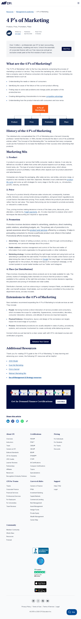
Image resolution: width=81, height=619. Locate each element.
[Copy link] (27, 422)
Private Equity (34, 513)
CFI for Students (11, 456)
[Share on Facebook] (12, 422)
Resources (9, 536)
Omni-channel (14, 369)
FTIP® (32, 459)
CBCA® (32, 449)
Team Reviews (11, 506)
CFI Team (18, 33)
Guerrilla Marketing (16, 365)
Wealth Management (37, 516)
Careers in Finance (36, 486)
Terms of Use (36, 606)
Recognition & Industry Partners (16, 476)
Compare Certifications (37, 466)
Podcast (9, 540)
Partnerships (10, 466)
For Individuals (58, 439)
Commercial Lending (36, 499)
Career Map (34, 520)
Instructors (9, 442)
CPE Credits (10, 459)
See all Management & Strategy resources (25, 377)
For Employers (11, 499)
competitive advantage (54, 96)
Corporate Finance (12, 489)
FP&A (32, 489)
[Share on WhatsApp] (22, 422)
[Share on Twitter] (17, 422)
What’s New (10, 533)
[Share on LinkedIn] (8, 422)
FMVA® (32, 439)
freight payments (30, 212)
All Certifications (35, 462)
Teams (8, 486)
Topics (32, 469)
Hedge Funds (34, 510)
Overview (9, 439)
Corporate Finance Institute (6, 3)
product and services (38, 230)
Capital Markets (35, 496)
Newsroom (9, 473)
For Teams (57, 445)
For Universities (11, 503)
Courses (33, 476)
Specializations (35, 473)
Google (45, 259)
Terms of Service (48, 606)
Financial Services (12, 493)
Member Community (12, 530)
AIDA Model (13, 361)
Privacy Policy (26, 606)
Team (8, 445)
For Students (58, 442)
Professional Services (13, 496)
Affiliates (9, 469)
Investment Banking (36, 493)
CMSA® (32, 445)
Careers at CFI (11, 449)
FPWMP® (33, 456)
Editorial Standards (12, 452)
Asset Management (36, 506)
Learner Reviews (11, 462)
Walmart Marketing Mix (17, 373)
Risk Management (36, 503)
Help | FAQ (57, 486)
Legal (55, 489)
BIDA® (32, 452)
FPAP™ (32, 442)
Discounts (57, 449)
